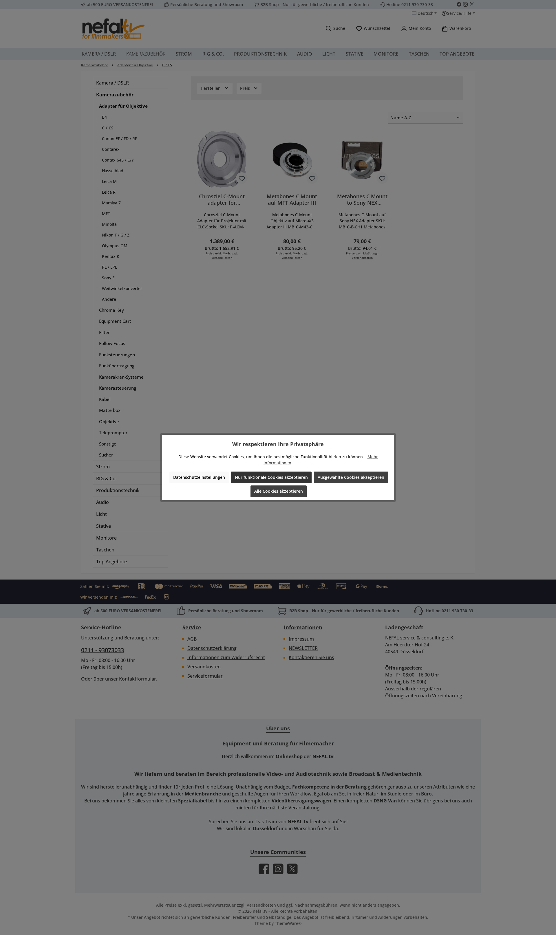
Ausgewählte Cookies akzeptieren (351, 477)
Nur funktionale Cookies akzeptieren (271, 477)
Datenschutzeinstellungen (199, 477)
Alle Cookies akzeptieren (278, 491)
